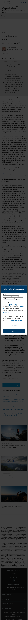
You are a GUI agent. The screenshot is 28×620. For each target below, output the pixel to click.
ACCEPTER (14, 331)
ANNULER (14, 325)
